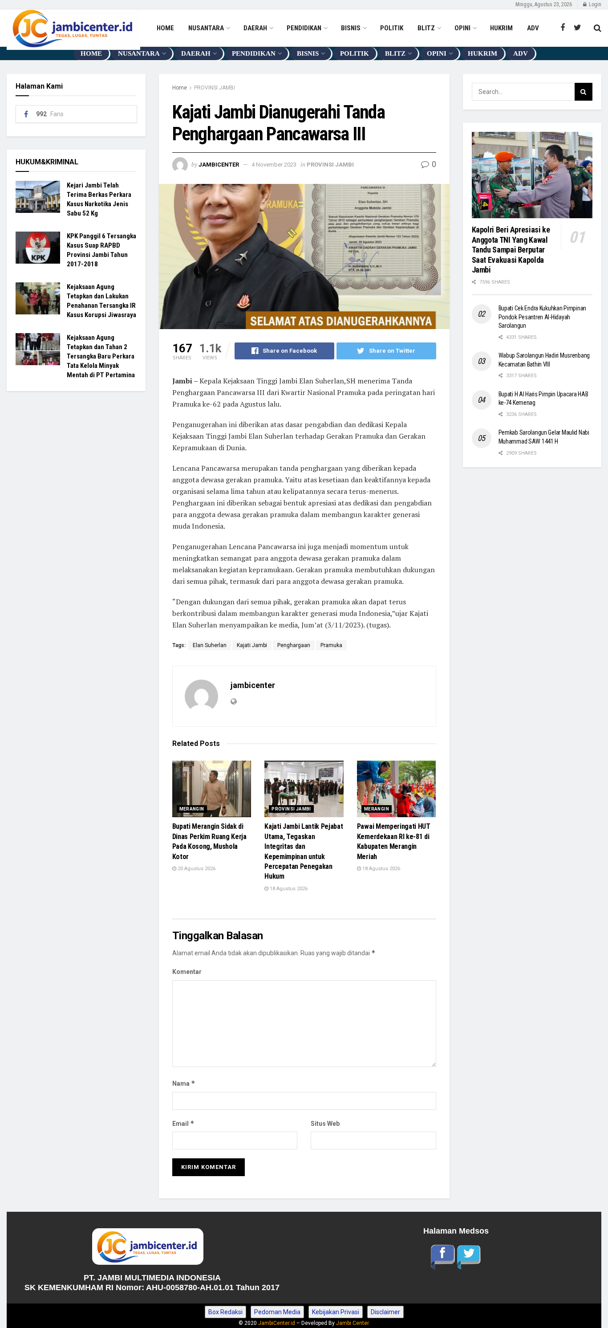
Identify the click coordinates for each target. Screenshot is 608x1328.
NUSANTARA (206, 28)
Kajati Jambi (252, 645)
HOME (165, 28)
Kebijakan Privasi (335, 1312)
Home (179, 88)
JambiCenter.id (276, 1323)
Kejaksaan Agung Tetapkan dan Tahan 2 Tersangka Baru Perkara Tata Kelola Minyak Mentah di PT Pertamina (101, 356)
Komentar (187, 971)
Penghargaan (293, 645)
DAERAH (255, 28)
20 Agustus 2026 (195, 869)
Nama (183, 1083)
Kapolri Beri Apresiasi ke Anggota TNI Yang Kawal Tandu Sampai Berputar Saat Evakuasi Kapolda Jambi (512, 249)
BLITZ (426, 28)
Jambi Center (352, 1323)
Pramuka (331, 645)
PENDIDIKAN (304, 28)
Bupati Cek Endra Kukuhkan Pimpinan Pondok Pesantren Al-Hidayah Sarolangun (542, 317)
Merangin (191, 809)
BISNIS (351, 28)
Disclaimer (385, 1312)
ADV (533, 28)
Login (594, 4)
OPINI (462, 28)
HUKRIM (501, 28)
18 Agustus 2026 (288, 889)
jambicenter (219, 164)
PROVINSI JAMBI (214, 88)
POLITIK (391, 28)
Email (183, 1123)
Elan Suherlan (210, 645)
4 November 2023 (273, 164)
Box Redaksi (225, 1312)
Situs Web (325, 1123)
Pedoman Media (277, 1312)
